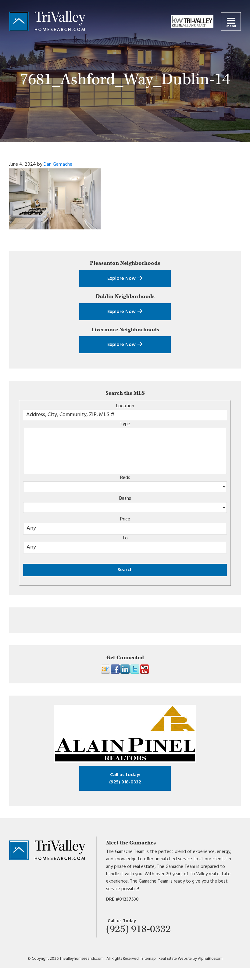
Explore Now (122, 278)
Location (125, 406)
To (125, 538)
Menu (231, 26)
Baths (125, 498)
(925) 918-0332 (125, 778)
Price (125, 519)
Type (125, 424)
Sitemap (148, 958)
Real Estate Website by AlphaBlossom (191, 958)
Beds (125, 478)
